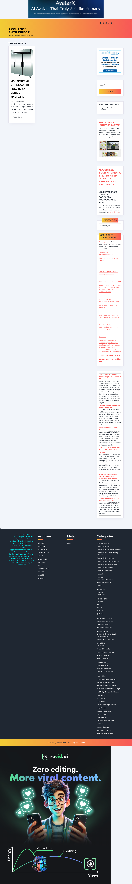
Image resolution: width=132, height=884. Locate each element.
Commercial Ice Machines (105, 558)
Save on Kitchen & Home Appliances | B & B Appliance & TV (110, 377)
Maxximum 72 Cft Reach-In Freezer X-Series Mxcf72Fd (20, 88)
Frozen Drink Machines (105, 619)
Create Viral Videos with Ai (109, 355)
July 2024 (41, 556)
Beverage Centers (103, 543)
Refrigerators (101, 714)
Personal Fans (101, 695)
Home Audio (101, 589)
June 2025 (41, 546)
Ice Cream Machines (104, 668)
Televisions (100, 602)
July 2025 (41, 543)
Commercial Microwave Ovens (107, 564)
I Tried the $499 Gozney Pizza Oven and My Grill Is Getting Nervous (109, 450)
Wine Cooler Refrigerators (105, 733)
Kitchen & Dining (102, 663)
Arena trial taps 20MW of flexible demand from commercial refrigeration (108, 476)
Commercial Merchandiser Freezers (109, 561)
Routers (99, 585)
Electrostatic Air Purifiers (105, 652)
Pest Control (101, 698)
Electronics (100, 577)
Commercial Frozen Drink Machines (109, 549)
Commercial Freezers (104, 546)
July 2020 (41, 572)
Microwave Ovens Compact (106, 682)
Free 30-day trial (113, 212)
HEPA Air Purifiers (103, 655)
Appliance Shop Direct (18, 31)
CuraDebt (102, 337)
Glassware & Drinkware (105, 622)
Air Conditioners (102, 637)
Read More (18, 117)
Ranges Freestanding (104, 711)
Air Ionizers (100, 646)
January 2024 (42, 559)
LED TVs (99, 607)
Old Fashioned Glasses (104, 627)
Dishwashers (101, 574)
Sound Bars (101, 595)
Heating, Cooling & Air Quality (107, 634)
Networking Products (104, 582)
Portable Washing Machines (106, 705)
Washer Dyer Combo (104, 730)
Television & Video (103, 599)
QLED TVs (100, 614)
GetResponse (104, 242)
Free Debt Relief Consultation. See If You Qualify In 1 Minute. (108, 327)
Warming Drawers (103, 727)
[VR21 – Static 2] (55, 815)
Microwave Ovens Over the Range (108, 689)
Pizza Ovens (101, 701)
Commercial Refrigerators (105, 568)
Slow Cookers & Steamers (105, 721)
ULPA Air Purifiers (103, 658)
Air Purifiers (101, 643)
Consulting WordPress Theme (60, 742)
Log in (69, 543)
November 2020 (43, 569)
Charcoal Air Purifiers (104, 649)
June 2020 (41, 575)
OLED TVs (100, 611)
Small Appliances (102, 665)
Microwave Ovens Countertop (107, 686)
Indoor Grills (101, 676)
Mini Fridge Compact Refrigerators (108, 692)
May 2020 (41, 578)
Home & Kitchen (102, 631)
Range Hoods (101, 708)
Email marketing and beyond (110, 281)
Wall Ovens (100, 724)
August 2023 (42, 562)
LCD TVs (99, 604)
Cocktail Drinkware (103, 624)
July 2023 (41, 565)
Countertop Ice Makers (104, 571)
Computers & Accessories (105, 580)
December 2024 (43, 553)
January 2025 (42, 549)
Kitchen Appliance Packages (106, 679)
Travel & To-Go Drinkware (105, 672)
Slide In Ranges (102, 717)
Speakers (100, 592)
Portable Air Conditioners (105, 639)
